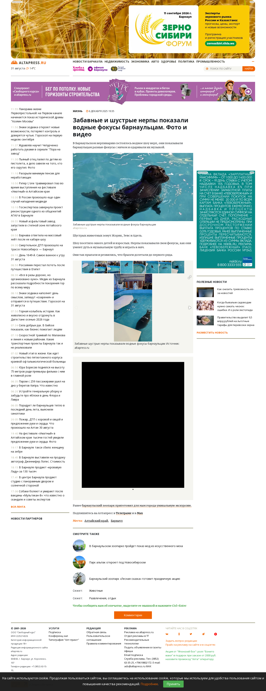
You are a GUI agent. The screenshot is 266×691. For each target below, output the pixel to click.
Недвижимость (117, 61)
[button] (101, 267)
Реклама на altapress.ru (139, 632)
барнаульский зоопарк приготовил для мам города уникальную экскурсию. (137, 505)
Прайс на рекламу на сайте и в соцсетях (190, 644)
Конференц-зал (58, 636)
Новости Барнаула (88, 61)
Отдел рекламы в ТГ (136, 636)
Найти (249, 68)
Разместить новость (212, 332)
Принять (173, 684)
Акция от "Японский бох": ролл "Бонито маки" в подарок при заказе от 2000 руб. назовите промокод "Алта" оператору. (191, 655)
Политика (186, 61)
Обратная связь (96, 632)
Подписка (55, 632)
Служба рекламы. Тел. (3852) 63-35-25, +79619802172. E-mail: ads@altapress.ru (142, 662)
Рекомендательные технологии (136, 641)
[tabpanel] (133, 428)
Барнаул (117, 520)
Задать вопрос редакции (181, 640)
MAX (148, 666)
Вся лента (18, 506)
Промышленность (210, 61)
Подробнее (149, 684)
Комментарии (133, 615)
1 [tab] (133, 489)
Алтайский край (96, 520)
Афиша (128, 651)
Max (140, 513)
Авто (155, 61)
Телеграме (123, 513)
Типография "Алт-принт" (64, 640)
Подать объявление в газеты (142, 647)
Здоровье (168, 61)
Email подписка (133, 655)
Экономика (140, 61)
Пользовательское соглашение (98, 638)
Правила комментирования (103, 643)
